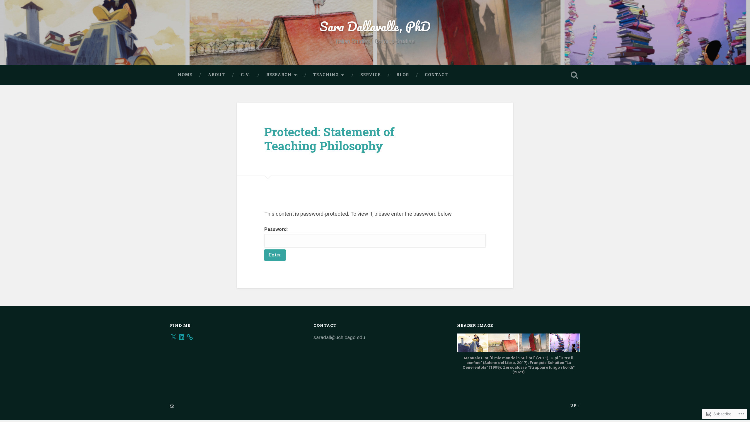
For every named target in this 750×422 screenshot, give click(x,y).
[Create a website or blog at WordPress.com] (172, 406)
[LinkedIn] (181, 337)
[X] (173, 337)
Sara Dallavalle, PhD (375, 26)
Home (185, 74)
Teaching (326, 74)
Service (370, 74)
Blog (402, 74)
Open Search (574, 75)
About (216, 74)
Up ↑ (575, 405)
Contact (436, 74)
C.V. (245, 74)
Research (279, 74)
